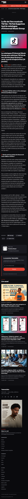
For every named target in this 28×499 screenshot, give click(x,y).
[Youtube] (11, 397)
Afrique (2, 444)
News (2, 470)
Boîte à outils (4, 482)
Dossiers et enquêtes (6, 302)
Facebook (20, 235)
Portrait (2, 458)
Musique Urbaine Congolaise (7, 450)
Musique (3, 441)
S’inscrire (14, 269)
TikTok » (24, 108)
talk (6, 8)
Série (2, 460)
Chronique (3, 456)
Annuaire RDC (4, 484)
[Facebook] (2, 397)
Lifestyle (3, 476)
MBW (9, 65)
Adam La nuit (5, 431)
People (2, 448)
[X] (8, 397)
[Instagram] (5, 397)
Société (2, 478)
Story (2, 462)
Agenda (2, 487)
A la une (2, 446)
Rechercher (3, 489)
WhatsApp (11, 235)
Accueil (2, 8)
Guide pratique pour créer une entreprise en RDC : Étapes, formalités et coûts (13, 305)
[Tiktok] (14, 397)
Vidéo (2, 464)
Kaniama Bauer (12, 248)
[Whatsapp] (17, 397)
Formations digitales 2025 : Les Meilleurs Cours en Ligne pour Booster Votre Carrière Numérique (13, 371)
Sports (2, 439)
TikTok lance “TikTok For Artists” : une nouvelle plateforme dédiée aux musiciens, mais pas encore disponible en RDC (13, 338)
